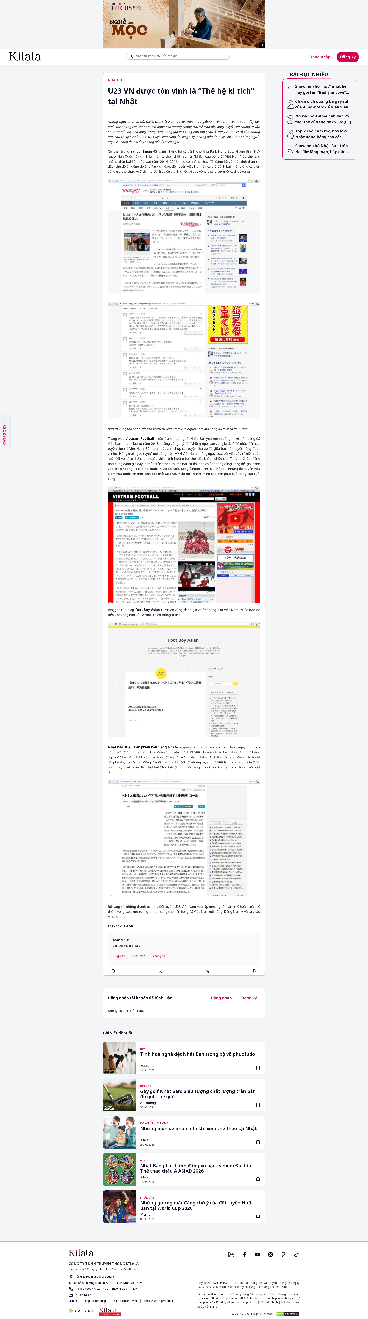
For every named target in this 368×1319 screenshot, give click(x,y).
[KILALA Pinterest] (283, 1254)
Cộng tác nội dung (95, 1301)
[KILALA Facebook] (231, 1254)
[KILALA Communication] (110, 1312)
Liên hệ (73, 1301)
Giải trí (115, 80)
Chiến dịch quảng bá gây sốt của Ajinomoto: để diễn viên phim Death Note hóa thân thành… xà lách (322, 104)
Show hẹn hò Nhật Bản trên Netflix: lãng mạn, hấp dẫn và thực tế (323, 149)
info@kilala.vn (83, 1295)
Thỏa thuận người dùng (158, 1301)
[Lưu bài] (160, 971)
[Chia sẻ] (207, 971)
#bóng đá (159, 956)
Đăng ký (348, 56)
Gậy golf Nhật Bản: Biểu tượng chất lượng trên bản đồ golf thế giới (198, 1094)
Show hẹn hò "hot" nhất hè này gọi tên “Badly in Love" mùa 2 (321, 89)
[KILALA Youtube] (257, 1254)
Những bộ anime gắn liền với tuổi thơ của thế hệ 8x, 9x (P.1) (323, 119)
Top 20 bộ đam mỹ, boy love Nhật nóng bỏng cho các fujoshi (321, 134)
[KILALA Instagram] (270, 1254)
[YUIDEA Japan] (81, 1311)
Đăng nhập (320, 56)
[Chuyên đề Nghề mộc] (184, 24)
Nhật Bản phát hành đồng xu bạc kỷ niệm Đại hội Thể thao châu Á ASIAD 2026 (195, 1168)
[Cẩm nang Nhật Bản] (125, 1252)
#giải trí (120, 956)
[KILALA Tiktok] (296, 1254)
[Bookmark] (258, 1067)
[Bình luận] (113, 971)
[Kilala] (25, 56)
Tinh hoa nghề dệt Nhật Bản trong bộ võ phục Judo (197, 1054)
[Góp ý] (254, 971)
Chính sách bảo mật (125, 1301)
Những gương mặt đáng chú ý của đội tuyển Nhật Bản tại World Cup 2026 (196, 1205)
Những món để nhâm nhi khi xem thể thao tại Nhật (198, 1128)
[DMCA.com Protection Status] (287, 1314)
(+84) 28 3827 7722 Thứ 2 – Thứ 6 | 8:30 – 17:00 (106, 1288)
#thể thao (139, 956)
